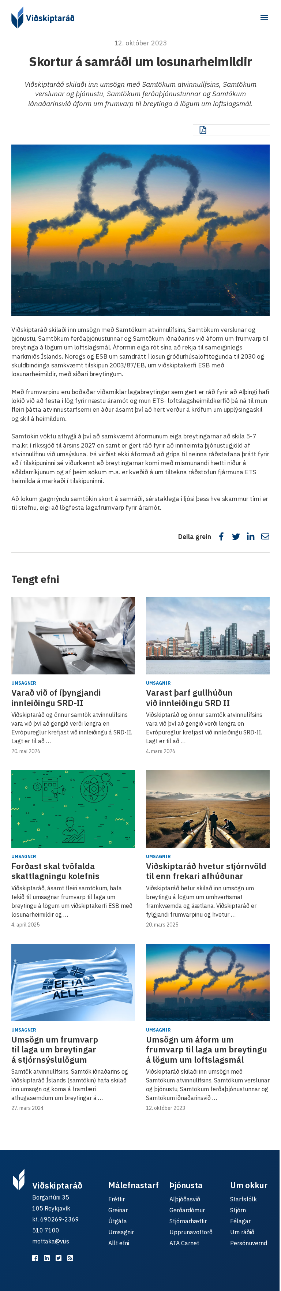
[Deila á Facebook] (221, 536)
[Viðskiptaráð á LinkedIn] (47, 1258)
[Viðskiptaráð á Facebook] (35, 1258)
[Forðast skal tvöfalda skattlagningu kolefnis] (73, 809)
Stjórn (238, 1210)
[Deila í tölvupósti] (265, 536)
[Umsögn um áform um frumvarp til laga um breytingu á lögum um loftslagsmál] (208, 982)
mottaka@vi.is (50, 1241)
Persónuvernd (248, 1243)
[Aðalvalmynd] (264, 18)
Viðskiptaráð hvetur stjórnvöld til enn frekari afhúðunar (206, 871)
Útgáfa (117, 1221)
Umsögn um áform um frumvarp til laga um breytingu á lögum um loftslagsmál (206, 1049)
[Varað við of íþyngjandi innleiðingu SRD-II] (73, 636)
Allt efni (118, 1243)
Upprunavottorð (191, 1232)
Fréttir (116, 1199)
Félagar (240, 1221)
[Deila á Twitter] (236, 536)
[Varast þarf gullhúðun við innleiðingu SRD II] (208, 636)
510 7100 (45, 1230)
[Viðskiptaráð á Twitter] (58, 1258)
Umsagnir (23, 683)
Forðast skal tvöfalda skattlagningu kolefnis (55, 871)
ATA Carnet (184, 1243)
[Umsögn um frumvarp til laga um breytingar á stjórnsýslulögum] (73, 982)
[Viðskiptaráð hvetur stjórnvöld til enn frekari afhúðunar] (208, 809)
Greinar (118, 1210)
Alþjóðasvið (184, 1199)
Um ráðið (242, 1232)
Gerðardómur (187, 1210)
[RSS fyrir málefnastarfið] (70, 1258)
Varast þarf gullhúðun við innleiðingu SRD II (189, 697)
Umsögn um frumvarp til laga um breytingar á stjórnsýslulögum (54, 1049)
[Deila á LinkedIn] (250, 536)
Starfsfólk (243, 1199)
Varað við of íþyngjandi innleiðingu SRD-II (56, 697)
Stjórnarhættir (188, 1221)
